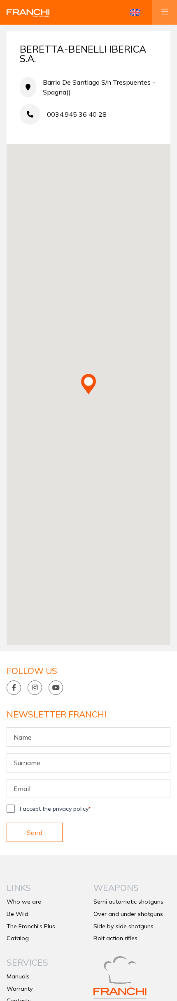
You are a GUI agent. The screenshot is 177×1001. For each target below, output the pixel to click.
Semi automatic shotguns (128, 901)
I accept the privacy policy (55, 808)
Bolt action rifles (115, 938)
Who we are (24, 901)
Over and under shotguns (128, 914)
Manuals (18, 976)
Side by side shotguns (123, 926)
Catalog (18, 938)
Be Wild (17, 914)
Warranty (20, 988)
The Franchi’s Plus (31, 926)
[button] (135, 12)
